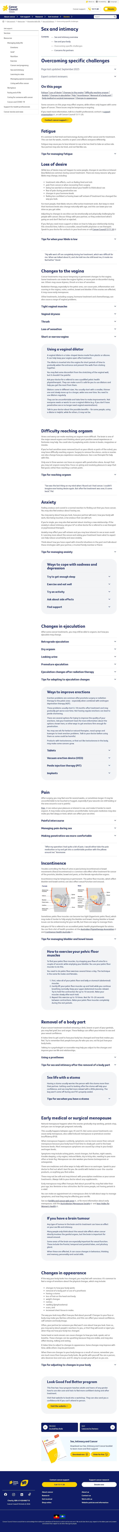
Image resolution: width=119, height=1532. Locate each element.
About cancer (47, 1492)
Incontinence (83, 95)
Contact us (86, 1495)
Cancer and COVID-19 (16, 102)
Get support (11, 21)
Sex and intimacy (48, 21)
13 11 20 (95, 9)
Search (115, 16)
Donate (111, 9)
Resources (21, 21)
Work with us (87, 1499)
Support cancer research (99, 1480)
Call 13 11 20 (59, 1484)
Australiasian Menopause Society (75, 1203)
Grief (12, 52)
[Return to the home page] (9, 12)
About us (91, 1)
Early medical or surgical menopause (58, 98)
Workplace (11, 88)
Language (113, 1)
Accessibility (102, 1)
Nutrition (14, 56)
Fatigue (44, 92)
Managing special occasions (21, 79)
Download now (79, 1454)
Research (45, 1495)
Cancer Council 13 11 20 (103, 229)
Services (7, 33)
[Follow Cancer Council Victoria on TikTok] (30, 1495)
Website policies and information (95, 1502)
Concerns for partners (64, 50)
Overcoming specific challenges (67, 21)
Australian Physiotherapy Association (97, 929)
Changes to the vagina (73, 92)
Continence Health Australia (58, 932)
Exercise (13, 61)
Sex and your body (62, 41)
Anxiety (45, 95)
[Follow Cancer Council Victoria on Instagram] (15, 1495)
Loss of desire (56, 92)
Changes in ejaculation (60, 95)
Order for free (99, 1454)
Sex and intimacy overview (66, 37)
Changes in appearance (86, 98)
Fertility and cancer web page (61, 1200)
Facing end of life (14, 92)
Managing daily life (33, 21)
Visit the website (58, 1406)
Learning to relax (17, 74)
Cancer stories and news (13, 112)
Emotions (14, 47)
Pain (74, 95)
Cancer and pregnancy (19, 65)
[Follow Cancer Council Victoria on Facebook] (7, 1495)
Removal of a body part (100, 95)
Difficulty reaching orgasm (97, 92)
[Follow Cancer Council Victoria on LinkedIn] (23, 1495)
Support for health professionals (17, 107)
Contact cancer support (55, 120)
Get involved (47, 1499)
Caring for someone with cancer (20, 97)
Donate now (99, 1484)
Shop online (46, 1502)
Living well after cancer (19, 83)
